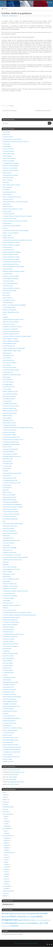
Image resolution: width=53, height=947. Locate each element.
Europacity (5, 317)
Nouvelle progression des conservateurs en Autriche (15, 201)
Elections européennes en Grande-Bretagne (13, 266)
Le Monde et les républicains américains (12, 728)
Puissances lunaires (7, 247)
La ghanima (5, 713)
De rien (4, 314)
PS (2, 923)
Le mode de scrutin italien (9, 432)
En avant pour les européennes (10, 329)
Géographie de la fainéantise (9, 704)
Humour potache (7, 468)
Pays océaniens (6, 886)
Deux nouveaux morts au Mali (10, 454)
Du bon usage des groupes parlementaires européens (16, 230)
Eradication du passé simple (9, 290)
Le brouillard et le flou (8, 538)
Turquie (6, 833)
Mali (32, 920)
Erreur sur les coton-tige (9, 324)
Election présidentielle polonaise (10, 740)
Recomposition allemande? (9, 720)
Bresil (5, 816)
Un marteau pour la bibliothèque (10, 502)
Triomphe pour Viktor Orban (9, 425)
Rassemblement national (9, 398)
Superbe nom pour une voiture (10, 533)
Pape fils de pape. (7, 172)
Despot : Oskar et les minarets (10, 624)
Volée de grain (6, 581)
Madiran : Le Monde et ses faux (10, 391)
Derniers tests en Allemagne (9, 547)
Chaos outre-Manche (8, 663)
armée (7, 913)
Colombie (6, 821)
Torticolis (5, 675)
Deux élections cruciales (8, 692)
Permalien (11, 105)
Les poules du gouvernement (10, 413)
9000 (4, 521)
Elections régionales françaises (10, 730)
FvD (17, 916)
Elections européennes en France (11, 264)
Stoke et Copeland (7, 571)
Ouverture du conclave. (8, 148)
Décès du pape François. (8, 153)
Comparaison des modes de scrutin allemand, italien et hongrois (18, 427)
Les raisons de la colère (8, 732)
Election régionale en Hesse (9, 343)
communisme (34, 913)
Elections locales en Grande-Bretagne (12, 696)
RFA (6, 923)
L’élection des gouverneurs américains (12, 747)
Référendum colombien (8, 627)
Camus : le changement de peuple (11, 579)
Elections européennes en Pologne (11, 257)
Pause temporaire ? (7, 194)
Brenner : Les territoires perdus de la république (14, 305)
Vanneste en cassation (8, 655)
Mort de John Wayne (8, 269)
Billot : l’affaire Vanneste (8, 658)
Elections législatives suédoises (10, 338)
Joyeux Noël (6, 490)
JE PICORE (6, 3)
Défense (5, 799)
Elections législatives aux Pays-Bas (11, 569)
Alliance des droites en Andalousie (11, 321)
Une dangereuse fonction (9, 684)
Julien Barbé (5, 564)
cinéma (4, 797)
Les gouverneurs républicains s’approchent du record (15, 591)
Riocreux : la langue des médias (10, 653)
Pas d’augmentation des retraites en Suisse (13, 634)
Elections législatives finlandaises (11, 278)
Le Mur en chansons (7, 754)
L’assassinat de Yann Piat (9, 300)
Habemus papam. (7, 146)
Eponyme (5, 228)
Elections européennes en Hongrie (11, 259)
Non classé (5, 811)
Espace (4, 804)
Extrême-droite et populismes (10, 619)
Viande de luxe (6, 535)
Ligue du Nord (22, 920)
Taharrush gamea (7, 725)
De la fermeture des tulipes (9, 434)
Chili (5, 819)
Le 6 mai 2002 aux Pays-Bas (9, 567)
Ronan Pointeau (6, 204)
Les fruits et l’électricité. (8, 151)
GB (19, 917)
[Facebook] (47, 3)
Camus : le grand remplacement (10, 283)
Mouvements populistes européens (43, 110)
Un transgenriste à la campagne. (10, 163)
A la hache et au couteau (8, 639)
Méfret (35, 920)
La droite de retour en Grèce (10, 218)
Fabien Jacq (5, 607)
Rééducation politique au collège (10, 682)
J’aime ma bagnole (7, 418)
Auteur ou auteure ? (7, 297)
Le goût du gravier (7, 223)
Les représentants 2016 (9, 593)
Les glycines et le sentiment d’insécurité (12, 326)
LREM (30, 920)
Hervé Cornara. (6, 144)
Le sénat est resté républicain (10, 595)
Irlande (5, 859)
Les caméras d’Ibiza (7, 273)
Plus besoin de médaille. (8, 160)
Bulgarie (6, 843)
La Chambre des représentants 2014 (12, 749)
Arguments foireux (7, 667)
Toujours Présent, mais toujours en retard (13, 439)
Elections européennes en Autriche (11, 242)
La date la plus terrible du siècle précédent (13, 523)
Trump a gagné (6, 600)
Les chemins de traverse (9, 386)
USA (5, 823)
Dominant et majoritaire (8, 528)
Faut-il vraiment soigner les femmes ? (12, 185)
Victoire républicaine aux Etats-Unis (11, 756)
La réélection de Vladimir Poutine (10, 442)
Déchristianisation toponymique (10, 518)
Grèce (5, 855)
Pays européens (7, 835)
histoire (23, 916)
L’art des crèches (7, 389)
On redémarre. (6, 189)
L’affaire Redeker (7, 679)
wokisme (5, 895)
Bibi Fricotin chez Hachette (9, 396)
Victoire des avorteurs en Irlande (11, 406)
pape (45, 920)
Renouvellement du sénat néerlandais (12, 225)
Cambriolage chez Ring (8, 641)
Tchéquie (6, 881)
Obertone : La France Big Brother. (11, 165)
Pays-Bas (6, 867)
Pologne (6, 869)
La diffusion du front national (9, 552)
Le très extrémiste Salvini (9, 307)
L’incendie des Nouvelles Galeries (11, 370)
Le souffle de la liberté (8, 672)
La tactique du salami (8, 463)
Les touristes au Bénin (8, 281)
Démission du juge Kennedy (9, 408)
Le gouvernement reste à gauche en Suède (13, 319)
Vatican (6, 883)
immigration (7, 919)
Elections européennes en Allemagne (11, 252)
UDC (38, 923)
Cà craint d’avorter (7, 487)
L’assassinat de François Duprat (10, 449)
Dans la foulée (6, 545)
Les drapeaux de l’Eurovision (9, 694)
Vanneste (3, 926)
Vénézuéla (6, 826)
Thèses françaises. (7, 156)
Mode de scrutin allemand (9, 494)
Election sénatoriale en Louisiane (10, 744)
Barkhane (24, 913)
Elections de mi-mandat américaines (11, 331)
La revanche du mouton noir (9, 723)
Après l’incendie (6, 293)
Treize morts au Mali (8, 199)
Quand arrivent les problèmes (10, 509)
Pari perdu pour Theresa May (10, 526)
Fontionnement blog (7, 806)
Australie (6, 888)
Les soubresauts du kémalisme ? (10, 646)
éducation (14, 926)
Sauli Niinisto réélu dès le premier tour (12, 456)
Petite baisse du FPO (8, 603)
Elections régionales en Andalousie (11, 341)
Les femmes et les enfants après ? (9, 110)
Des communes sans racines (9, 516)
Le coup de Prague (7, 466)
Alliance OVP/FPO (7, 492)
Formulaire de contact (8, 761)
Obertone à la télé (7, 735)
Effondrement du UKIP (8, 420)
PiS (47, 920)
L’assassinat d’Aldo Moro (9, 451)
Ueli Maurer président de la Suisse (11, 333)
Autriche (6, 840)
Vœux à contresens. (7, 187)
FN (11, 916)
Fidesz (8, 916)
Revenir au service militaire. (9, 158)
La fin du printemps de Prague (10, 394)
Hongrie (6, 857)
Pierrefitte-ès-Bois (7, 550)
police (49, 920)
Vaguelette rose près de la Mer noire (12, 605)
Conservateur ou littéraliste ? (10, 362)
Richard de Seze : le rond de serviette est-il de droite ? (16, 141)
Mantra (31, 943)
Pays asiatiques (6, 828)
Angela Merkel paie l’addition (9, 499)
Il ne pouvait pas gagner (8, 598)
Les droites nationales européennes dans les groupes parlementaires (19, 615)
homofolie (28, 916)
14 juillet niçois (6, 651)
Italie (5, 862)
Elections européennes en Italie (10, 254)
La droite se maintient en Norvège (11, 514)
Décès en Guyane (7, 235)
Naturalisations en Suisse (9, 574)
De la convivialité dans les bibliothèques (12, 504)
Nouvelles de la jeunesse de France (11, 706)
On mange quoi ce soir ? (8, 355)
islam (15, 919)
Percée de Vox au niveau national (11, 276)
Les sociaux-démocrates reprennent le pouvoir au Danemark (17, 216)
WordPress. (35, 943)
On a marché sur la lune (8, 249)
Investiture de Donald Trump (10, 583)
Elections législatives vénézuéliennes (11, 718)
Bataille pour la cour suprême (10, 588)
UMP (44, 923)
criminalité (43, 913)
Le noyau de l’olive (7, 401)
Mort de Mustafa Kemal (8, 360)
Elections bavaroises (8, 372)
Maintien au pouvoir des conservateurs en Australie (15, 221)
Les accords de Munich (8, 382)
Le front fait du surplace (8, 543)
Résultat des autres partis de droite (11, 540)
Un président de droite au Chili (10, 480)
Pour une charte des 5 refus (9, 610)
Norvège (6, 864)
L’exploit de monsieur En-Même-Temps (12, 559)
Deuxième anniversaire (8, 629)
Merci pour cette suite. (8, 177)
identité (39, 916)
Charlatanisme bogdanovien (9, 531)
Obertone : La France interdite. (10, 168)
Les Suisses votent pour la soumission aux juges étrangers (17, 336)
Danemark (6, 845)
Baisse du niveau (7, 576)
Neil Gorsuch (6, 562)
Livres (4, 809)
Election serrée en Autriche (9, 689)
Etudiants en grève (7, 415)
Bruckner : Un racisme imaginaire (10, 233)
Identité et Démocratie (8, 237)
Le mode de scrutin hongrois (9, 430)
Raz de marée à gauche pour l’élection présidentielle (15, 557)
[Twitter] (49, 3)
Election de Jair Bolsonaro (9, 345)
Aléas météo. (6, 182)
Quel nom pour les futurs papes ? (11, 170)
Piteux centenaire (7, 358)
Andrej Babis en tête (8, 458)
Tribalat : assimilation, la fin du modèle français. (14, 348)
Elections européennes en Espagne (11, 245)
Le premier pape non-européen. (10, 175)
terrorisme (33, 923)
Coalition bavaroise (7, 353)
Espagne (6, 847)
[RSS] (51, 3)
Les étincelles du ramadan (9, 677)
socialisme (21, 923)
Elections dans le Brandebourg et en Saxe (13, 209)
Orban (42, 920)
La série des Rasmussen (9, 213)
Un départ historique (8, 670)
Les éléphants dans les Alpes (10, 403)
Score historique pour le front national (12, 555)
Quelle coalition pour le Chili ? (9, 478)
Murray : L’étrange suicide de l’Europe (12, 197)
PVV (4, 923)
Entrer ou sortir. (6, 132)
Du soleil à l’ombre (7, 446)
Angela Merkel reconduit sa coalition (11, 444)
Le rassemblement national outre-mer (12, 261)
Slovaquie (6, 874)
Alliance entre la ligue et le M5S (10, 410)
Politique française (13, 15)
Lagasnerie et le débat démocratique (12, 374)
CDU (27, 913)
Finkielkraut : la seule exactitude (10, 586)
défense (4, 916)
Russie (5, 871)
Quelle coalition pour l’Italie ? (9, 422)
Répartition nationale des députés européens (14, 271)
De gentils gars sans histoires (10, 711)
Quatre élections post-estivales (10, 643)
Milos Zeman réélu (7, 461)
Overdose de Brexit (7, 660)
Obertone (39, 920)
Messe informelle (7, 648)
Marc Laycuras (6, 295)
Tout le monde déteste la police (10, 511)
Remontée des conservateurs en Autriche (13, 506)
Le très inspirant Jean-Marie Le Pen (11, 437)
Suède (5, 876)
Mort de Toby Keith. (7, 180)
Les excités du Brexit (8, 665)
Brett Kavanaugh (7, 365)
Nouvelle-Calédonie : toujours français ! (12, 350)
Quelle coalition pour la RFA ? (9, 497)
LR (28, 920)
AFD (3, 913)
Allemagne (6, 838)
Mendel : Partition (7, 211)
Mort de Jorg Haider (7, 379)
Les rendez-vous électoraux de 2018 (12, 482)
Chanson (5, 794)
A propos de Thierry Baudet (9, 309)
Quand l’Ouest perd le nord (9, 192)
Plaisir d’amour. (6, 134)
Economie (5, 802)
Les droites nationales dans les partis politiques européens (17, 612)
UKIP (40, 923)
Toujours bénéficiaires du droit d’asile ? (12, 473)
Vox (6, 926)
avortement (18, 913)
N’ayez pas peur (7, 377)
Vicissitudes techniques (8, 708)
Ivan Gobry (5, 470)
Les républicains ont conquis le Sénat (11, 752)
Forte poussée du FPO (8, 687)
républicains (13, 923)
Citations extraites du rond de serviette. (12, 139)
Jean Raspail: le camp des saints (10, 737)
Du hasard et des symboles (9, 699)
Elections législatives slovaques (10, 701)
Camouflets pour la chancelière (10, 636)
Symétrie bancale (7, 485)
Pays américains (7, 814)
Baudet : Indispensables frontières (11, 312)
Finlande (6, 850)
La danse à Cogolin (7, 759)
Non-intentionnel (7, 475)
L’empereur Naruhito (8, 285)
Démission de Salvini (7, 206)
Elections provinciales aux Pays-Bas (11, 288)
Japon (5, 831)
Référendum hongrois (8, 631)
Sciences (5, 893)
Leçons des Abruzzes (8, 302)
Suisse (5, 879)
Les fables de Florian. (8, 136)
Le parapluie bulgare (8, 384)
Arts (4, 792)
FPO (14, 916)
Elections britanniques (8, 742)
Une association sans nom (9, 716)
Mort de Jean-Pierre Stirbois (9, 367)
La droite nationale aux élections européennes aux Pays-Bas (17, 240)
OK (49, 123)
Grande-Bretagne (8, 852)
